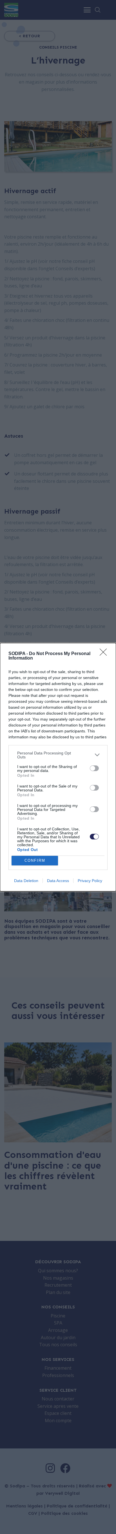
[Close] (105, 654)
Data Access (58, 880)
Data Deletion (26, 880)
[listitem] (58, 755)
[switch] (94, 768)
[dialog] (58, 767)
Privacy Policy (90, 880)
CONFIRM (34, 860)
